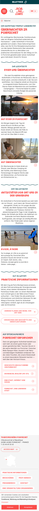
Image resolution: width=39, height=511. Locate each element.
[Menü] (4, 11)
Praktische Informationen (14, 473)
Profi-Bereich (25, 478)
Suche (11, 11)
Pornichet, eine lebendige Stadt (15, 389)
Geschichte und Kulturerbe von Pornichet (16, 366)
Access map (9, 449)
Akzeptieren (28, 507)
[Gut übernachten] (19, 159)
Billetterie (17, 2)
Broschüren (8, 478)
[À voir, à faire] (19, 246)
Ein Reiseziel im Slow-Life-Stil (16, 374)
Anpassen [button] (4, 502)
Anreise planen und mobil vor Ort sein (17, 312)
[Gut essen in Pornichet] (19, 116)
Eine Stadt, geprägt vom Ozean (14, 381)
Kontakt (24, 483)
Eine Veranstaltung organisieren (17, 488)
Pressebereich (8, 483)
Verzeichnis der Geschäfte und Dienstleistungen (18, 321)
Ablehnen (10, 507)
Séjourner (7, 20)
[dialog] (19, 502)
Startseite (2, 21)
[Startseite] (19, 11)
